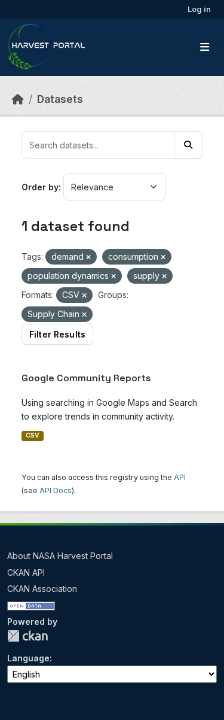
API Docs (55, 490)
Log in (199, 9)
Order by (40, 187)
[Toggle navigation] (204, 47)
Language (28, 658)
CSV (32, 435)
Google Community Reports (86, 378)
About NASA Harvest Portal (60, 556)
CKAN (27, 636)
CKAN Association (42, 589)
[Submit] (188, 145)
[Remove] (88, 257)
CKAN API (26, 572)
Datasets (60, 99)
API (180, 477)
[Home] (18, 99)
